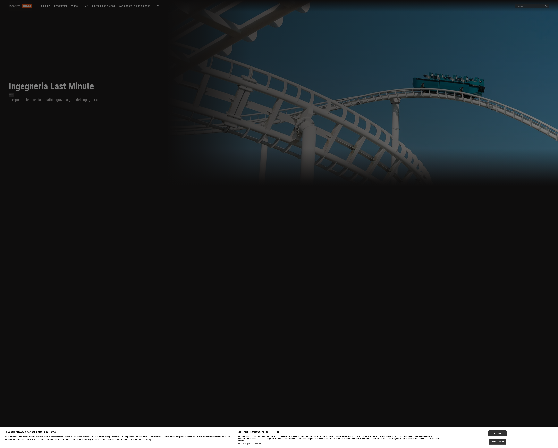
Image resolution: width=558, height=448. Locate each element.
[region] (279, 437)
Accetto (497, 433)
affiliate (39, 437)
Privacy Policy (145, 440)
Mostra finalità (497, 442)
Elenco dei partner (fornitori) (250, 443)
